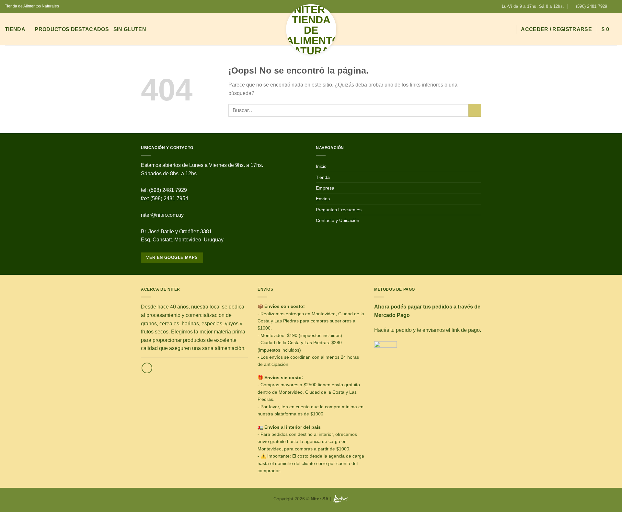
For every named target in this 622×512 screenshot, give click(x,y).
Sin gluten (129, 29)
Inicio (321, 166)
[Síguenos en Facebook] (614, 6)
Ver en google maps (172, 257)
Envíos (323, 198)
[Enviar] (474, 110)
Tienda (15, 29)
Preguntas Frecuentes (339, 209)
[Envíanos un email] (147, 368)
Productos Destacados (72, 29)
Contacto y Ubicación (337, 220)
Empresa (325, 188)
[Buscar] (508, 29)
